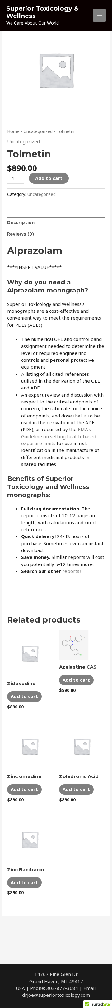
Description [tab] (21, 222)
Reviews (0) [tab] (20, 234)
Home (13, 131)
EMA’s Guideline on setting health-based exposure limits (58, 436)
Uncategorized (38, 131)
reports (70, 571)
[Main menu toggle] (99, 15)
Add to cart (49, 178)
